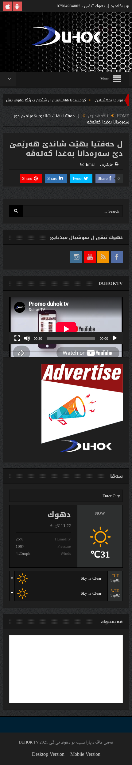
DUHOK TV (29, 742)
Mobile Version (85, 754)
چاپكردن (106, 164)
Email (90, 164)
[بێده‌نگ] (27, 338)
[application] (66, 320)
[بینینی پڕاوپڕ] (17, 338)
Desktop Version (48, 754)
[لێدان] (115, 338)
